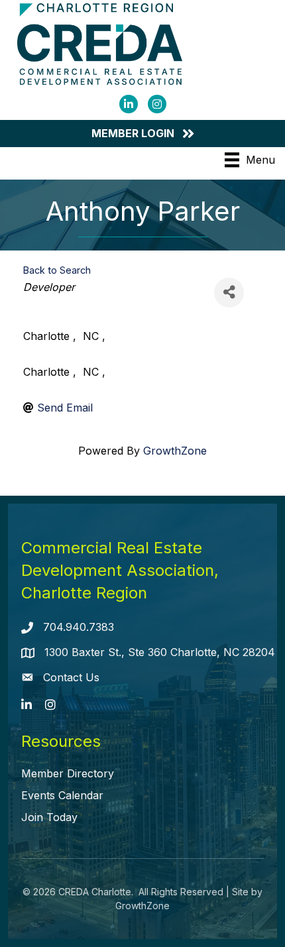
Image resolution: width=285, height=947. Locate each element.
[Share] (229, 292)
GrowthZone (175, 450)
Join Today (49, 817)
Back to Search (57, 270)
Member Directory (67, 773)
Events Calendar (62, 795)
